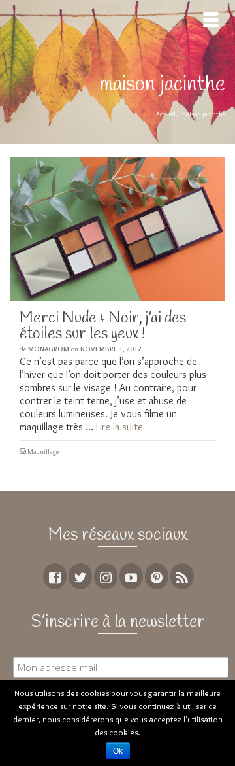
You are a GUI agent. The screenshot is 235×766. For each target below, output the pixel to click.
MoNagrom (48, 348)
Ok (118, 751)
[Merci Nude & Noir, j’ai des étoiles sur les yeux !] (117, 229)
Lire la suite (119, 427)
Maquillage (43, 451)
